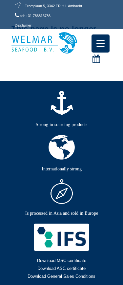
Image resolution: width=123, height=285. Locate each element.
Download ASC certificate (61, 268)
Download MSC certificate (61, 260)
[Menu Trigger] (101, 43)
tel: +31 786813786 (35, 16)
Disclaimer (23, 25)
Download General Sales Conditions (61, 276)
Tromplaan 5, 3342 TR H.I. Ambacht (53, 6)
